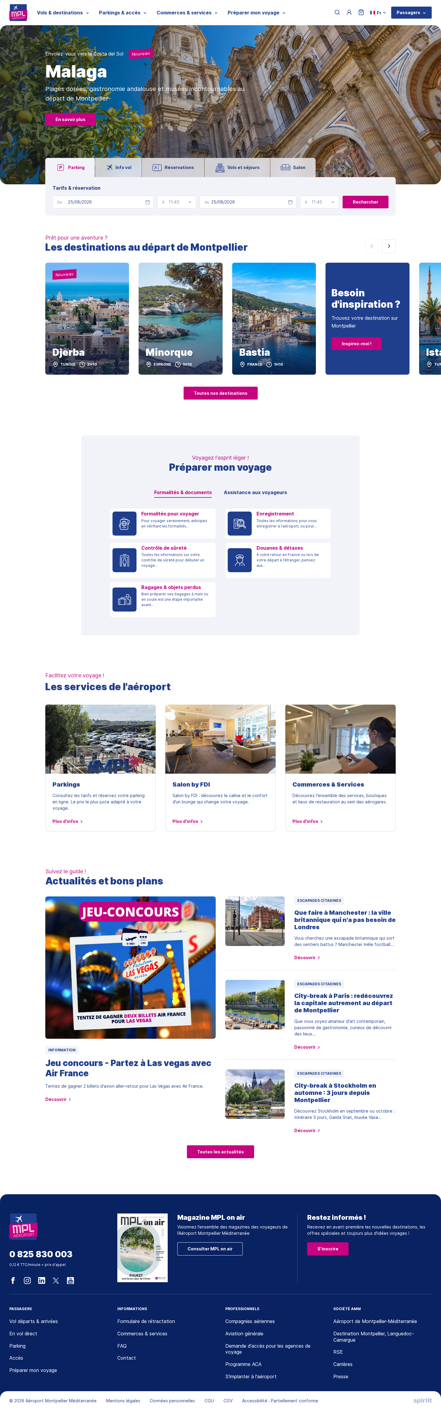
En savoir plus (71, 119)
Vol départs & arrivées (33, 1321)
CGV (228, 1400)
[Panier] (361, 12)
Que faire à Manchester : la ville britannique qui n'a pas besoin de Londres (345, 920)
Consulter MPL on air (210, 1248)
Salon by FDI (191, 784)
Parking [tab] (76, 167)
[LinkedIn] (41, 1280)
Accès (16, 1358)
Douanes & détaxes (279, 548)
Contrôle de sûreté (164, 548)
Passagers (408, 12)
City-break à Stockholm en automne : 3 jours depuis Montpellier (335, 1093)
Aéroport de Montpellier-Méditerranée (375, 1321)
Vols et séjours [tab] (243, 167)
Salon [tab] (299, 167)
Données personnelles (172, 1400)
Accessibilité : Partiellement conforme (280, 1400)
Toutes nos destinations (221, 393)
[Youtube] (70, 1280)
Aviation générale (244, 1334)
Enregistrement (275, 514)
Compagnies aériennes (250, 1321)
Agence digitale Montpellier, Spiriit (423, 1401)
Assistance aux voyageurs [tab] (255, 492)
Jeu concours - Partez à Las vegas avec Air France (128, 1068)
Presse (340, 1376)
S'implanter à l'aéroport (251, 1376)
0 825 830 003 (41, 1254)
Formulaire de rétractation (146, 1321)
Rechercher (365, 201)
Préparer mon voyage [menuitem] (253, 13)
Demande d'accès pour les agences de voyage (267, 1349)
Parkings (66, 784)
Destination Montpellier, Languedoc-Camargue (373, 1337)
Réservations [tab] (179, 167)
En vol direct (23, 1334)
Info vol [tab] (123, 167)
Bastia (254, 352)
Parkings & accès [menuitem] (119, 13)
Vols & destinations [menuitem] (60, 13)
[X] (56, 1280)
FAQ (122, 1346)
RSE (338, 1352)
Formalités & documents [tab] (183, 492)
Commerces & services (142, 1334)
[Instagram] (27, 1280)
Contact (126, 1358)
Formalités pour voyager (170, 514)
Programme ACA (243, 1364)
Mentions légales (123, 1400)
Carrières (342, 1364)
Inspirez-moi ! (356, 343)
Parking (17, 1346)
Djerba (68, 352)
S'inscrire (327, 1248)
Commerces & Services (328, 784)
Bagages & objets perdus (171, 587)
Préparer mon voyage (33, 1370)
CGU (209, 1400)
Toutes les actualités (220, 1151)
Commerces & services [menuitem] (184, 13)
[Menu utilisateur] (349, 13)
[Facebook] (12, 1280)
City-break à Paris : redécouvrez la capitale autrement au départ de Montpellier (343, 1003)
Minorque (169, 352)
